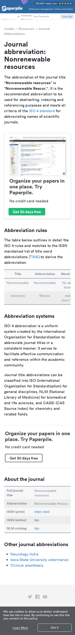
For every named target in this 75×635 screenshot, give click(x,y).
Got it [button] (55, 627)
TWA (34, 256)
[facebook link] (37, 598)
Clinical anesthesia (26, 565)
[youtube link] (45, 598)
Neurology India (24, 554)
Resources (26, 29)
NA (36, 520)
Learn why (67, 16)
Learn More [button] (20, 628)
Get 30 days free (27, 211)
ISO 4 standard (42, 110)
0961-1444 (42, 512)
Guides (9, 29)
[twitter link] (30, 598)
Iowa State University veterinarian (39, 559)
